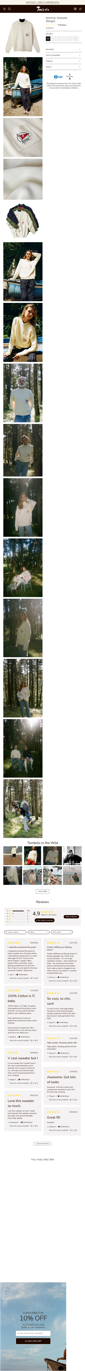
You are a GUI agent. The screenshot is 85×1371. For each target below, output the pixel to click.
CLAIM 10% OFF (33, 1341)
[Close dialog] (64, 1285)
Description (50, 49)
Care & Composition (53, 55)
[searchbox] (15, 932)
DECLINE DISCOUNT (33, 1349)
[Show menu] (4, 9)
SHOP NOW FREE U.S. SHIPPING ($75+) (42, 2)
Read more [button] (28, 970)
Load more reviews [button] (42, 1144)
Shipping (49, 61)
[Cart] (80, 9)
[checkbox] (62, 932)
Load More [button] (42, 891)
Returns (49, 67)
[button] (12, 855)
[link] (18, 922)
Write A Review (71, 917)
